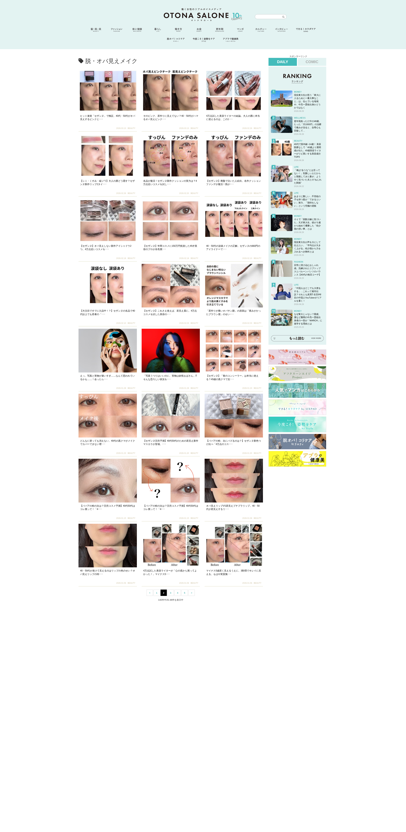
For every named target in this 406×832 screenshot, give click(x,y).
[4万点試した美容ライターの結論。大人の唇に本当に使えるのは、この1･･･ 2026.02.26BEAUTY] (234, 91)
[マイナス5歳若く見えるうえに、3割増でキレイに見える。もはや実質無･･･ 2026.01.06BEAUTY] (234, 546)
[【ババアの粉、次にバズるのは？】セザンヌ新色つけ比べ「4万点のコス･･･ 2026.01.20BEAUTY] (234, 415)
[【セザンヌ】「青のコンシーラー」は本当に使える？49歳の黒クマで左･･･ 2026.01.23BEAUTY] (234, 350)
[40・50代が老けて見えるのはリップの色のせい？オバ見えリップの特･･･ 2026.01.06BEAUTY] (108, 546)
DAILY (282, 62)
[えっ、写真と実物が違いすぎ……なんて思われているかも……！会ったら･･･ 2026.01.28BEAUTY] (108, 350)
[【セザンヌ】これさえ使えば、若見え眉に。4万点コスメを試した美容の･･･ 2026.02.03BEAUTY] (171, 286)
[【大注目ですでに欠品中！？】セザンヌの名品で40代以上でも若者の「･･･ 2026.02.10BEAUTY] (108, 286)
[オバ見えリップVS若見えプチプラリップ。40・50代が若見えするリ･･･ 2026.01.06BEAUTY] (234, 480)
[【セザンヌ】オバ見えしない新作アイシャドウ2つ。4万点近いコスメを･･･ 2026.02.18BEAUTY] (108, 221)
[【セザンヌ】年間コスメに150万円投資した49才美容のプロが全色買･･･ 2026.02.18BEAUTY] (171, 221)
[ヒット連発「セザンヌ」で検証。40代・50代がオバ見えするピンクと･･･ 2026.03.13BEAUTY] (108, 91)
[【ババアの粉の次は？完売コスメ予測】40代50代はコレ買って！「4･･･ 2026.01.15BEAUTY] (108, 480)
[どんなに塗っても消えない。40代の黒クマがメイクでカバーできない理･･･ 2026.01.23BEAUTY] (108, 415)
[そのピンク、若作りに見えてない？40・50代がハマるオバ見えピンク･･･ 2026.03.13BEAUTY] (171, 91)
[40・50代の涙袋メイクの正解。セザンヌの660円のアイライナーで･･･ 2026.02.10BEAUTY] (234, 221)
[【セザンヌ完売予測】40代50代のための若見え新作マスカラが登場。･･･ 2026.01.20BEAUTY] (171, 415)
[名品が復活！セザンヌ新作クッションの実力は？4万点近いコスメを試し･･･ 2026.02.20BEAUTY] (171, 156)
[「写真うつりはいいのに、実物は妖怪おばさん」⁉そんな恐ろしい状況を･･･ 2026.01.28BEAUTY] (171, 350)
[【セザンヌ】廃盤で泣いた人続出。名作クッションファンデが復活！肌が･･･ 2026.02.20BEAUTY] (234, 156)
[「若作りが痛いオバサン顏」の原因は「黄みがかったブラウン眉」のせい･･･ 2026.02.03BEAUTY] (234, 286)
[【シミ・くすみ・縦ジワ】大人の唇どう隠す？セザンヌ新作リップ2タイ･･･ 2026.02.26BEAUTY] (108, 156)
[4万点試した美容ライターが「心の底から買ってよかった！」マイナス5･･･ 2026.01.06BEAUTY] (171, 546)
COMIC (312, 62)
